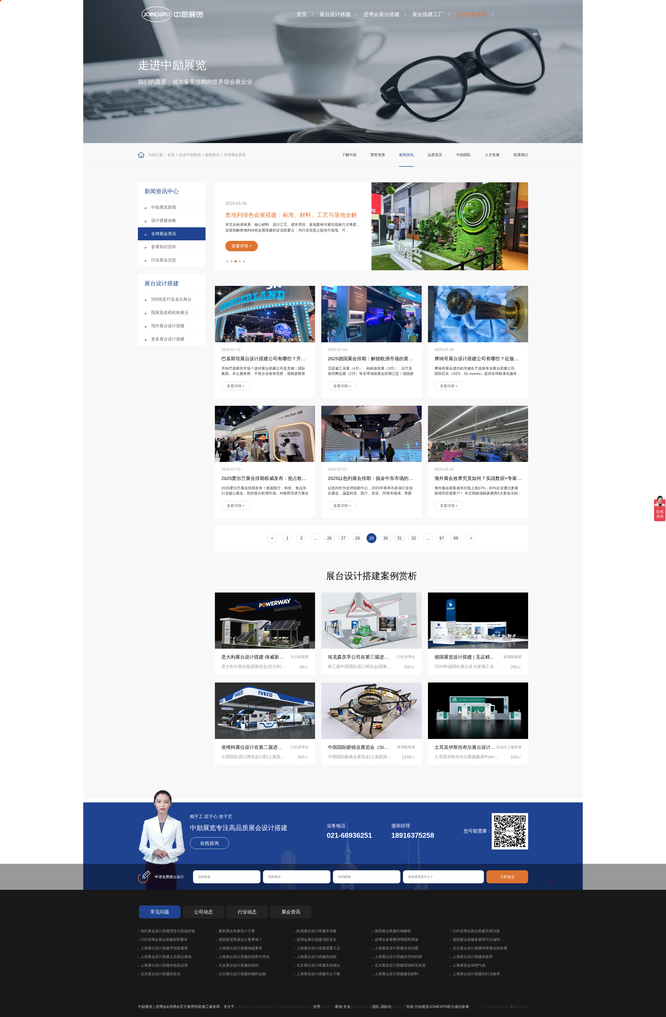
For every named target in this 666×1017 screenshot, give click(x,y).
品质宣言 (435, 155)
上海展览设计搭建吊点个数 (318, 974)
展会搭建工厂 (427, 14)
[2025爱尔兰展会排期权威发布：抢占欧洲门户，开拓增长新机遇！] (265, 434)
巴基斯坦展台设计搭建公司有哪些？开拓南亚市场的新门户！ (284, 358)
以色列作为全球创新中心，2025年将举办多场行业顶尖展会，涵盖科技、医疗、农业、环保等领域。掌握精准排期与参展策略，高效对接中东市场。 (370, 493)
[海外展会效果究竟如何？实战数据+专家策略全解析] (478, 434)
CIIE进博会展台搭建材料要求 (164, 939)
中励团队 (463, 155)
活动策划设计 (298, 1007)
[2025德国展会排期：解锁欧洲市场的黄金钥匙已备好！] (371, 314)
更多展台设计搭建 (167, 339)
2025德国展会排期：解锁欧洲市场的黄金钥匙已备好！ (384, 358)
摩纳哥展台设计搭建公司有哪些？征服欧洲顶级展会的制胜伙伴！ (502, 358)
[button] (227, 261)
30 (385, 538)
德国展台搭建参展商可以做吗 (476, 939)
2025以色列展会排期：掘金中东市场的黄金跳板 (377, 478)
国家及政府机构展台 (170, 312)
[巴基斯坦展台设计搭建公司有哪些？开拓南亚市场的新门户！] (265, 314)
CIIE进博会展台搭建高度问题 (476, 931)
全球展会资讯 (235, 155)
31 (399, 538)
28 (357, 538)
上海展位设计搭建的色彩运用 (164, 965)
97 (441, 538)
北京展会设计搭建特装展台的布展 (480, 948)
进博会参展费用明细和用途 (396, 939)
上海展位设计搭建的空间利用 (398, 957)
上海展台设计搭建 (249, 1007)
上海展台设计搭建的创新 (317, 957)
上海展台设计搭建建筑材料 (396, 974)
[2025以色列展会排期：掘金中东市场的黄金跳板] (371, 434)
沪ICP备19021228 (495, 1007)
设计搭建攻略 (163, 220)
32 (413, 538)
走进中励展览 (471, 14)
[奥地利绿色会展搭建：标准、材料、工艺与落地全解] (450, 226)
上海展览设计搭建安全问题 (396, 948)
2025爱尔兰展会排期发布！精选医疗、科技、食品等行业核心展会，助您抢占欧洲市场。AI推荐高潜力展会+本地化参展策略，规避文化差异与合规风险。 (265, 493)
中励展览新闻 (163, 207)
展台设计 (327, 1007)
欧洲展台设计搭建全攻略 (317, 931)
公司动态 (203, 912)
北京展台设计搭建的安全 (160, 974)
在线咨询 (209, 843)
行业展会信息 (163, 260)
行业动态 (247, 912)
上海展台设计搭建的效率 (473, 957)
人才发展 (492, 155)
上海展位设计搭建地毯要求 (240, 948)
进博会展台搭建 (381, 14)
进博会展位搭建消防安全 (317, 939)
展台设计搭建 (335, 14)
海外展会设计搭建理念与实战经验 (167, 931)
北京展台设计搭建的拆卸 (239, 965)
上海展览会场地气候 (469, 965)
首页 (302, 14)
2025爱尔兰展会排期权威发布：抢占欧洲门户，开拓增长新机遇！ (289, 478)
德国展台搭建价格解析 (393, 931)
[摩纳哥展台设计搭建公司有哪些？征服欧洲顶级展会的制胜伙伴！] (478, 314)
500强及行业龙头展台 (171, 299)
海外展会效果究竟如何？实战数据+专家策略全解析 (487, 478)
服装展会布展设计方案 (237, 931)
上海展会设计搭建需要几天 (318, 948)
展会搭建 (399, 1007)
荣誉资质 (377, 155)
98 (455, 538)
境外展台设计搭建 (167, 326)
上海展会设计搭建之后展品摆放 (165, 957)
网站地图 (521, 1007)
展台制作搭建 (361, 1007)
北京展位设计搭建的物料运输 (242, 974)
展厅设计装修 (275, 1007)
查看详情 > (236, 386)
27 (343, 538)
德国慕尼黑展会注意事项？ (240, 939)
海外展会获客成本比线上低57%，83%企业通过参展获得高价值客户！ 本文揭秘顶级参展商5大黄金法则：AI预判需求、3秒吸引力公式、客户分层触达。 (477, 493)
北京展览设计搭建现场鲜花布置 (400, 965)
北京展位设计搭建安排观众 (318, 965)
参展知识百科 (163, 246)
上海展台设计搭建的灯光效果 (476, 974)
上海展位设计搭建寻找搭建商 (164, 948)
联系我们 (521, 155)
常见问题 (159, 912)
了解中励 (349, 155)
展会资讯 (290, 912)
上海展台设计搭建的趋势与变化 (244, 957)
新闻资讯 (212, 155)
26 (329, 538)
